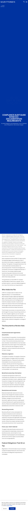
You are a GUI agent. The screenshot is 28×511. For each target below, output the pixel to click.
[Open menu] (26, 2)
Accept (12, 508)
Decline (5, 508)
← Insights (3, 5)
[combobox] (24, 2)
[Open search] (24, 2)
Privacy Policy (9, 505)
